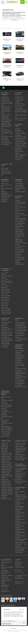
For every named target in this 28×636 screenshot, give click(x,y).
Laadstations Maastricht (7, 494)
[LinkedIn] (3, 87)
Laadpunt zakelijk (19, 446)
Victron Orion (4, 302)
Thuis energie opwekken (7, 340)
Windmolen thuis (19, 140)
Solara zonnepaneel (6, 426)
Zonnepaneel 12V (19, 332)
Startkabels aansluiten (6, 124)
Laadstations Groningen (7, 490)
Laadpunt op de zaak (20, 443)
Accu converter (18, 106)
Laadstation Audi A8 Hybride (7, 53)
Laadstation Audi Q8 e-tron (20, 79)
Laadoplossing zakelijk (20, 448)
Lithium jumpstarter (6, 121)
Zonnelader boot (5, 330)
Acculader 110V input (20, 105)
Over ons (3, 565)
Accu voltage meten (20, 120)
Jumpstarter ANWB (5, 313)
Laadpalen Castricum (6, 458)
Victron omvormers (5, 292)
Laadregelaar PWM (19, 357)
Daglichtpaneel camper (6, 332)
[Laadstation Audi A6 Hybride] (20, 34)
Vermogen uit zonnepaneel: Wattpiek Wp (6, 416)
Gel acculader (4, 170)
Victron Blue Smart (5, 295)
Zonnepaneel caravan (20, 325)
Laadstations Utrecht (6, 499)
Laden (5, 28)
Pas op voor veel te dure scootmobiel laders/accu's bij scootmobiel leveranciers (20, 253)
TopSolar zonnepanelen (7, 428)
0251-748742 (4, 589)
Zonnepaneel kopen (6, 322)
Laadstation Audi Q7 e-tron (20, 66)
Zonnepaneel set (5, 337)
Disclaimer (3, 568)
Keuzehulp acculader (6, 102)
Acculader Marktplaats (6, 120)
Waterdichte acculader (20, 133)
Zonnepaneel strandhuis (21, 330)
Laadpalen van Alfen (20, 449)
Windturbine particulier (20, 138)
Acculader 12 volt (19, 98)
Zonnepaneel (18, 135)
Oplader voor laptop (20, 141)
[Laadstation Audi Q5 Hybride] (7, 60)
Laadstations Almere (6, 484)
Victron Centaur (5, 297)
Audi (20, 28)
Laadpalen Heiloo (5, 472)
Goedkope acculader (20, 202)
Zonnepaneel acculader (6, 335)
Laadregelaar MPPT (20, 355)
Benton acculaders (5, 310)
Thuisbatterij (4, 198)
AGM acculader (4, 168)
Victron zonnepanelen (6, 429)
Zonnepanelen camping (21, 327)
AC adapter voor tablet (20, 146)
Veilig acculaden (19, 231)
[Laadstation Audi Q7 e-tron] (20, 60)
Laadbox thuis (4, 445)
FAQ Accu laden (5, 139)
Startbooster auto (19, 131)
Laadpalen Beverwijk (6, 453)
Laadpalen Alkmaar (5, 474)
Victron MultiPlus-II (5, 289)
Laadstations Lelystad (6, 492)
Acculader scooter (5, 100)
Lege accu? (18, 262)
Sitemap (3, 583)
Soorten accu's (4, 183)
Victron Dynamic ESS (6, 406)
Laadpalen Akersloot (6, 471)
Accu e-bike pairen (19, 213)
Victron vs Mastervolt (20, 220)
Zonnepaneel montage (20, 368)
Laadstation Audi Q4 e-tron (20, 53)
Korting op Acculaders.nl (21, 218)
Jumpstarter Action (5, 110)
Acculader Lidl (4, 116)
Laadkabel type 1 (19, 183)
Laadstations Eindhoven (7, 489)
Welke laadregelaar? (20, 383)
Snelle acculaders (19, 156)
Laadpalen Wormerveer (6, 467)
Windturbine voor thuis (20, 136)
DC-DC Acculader (19, 221)
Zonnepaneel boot (19, 324)
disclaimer (20, 583)
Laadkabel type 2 (19, 185)
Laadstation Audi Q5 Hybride (7, 66)
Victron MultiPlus (5, 300)
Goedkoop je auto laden (21, 539)
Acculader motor (5, 98)
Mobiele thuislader (19, 186)
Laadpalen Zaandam (6, 464)
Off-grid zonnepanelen (6, 333)
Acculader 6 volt (19, 97)
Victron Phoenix (5, 304)
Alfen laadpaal (4, 448)
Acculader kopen (5, 129)
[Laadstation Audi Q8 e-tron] (20, 73)
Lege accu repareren (20, 229)
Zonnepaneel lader (19, 350)
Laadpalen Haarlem (6, 482)
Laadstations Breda (6, 485)
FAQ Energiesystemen (6, 143)
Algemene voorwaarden (7, 567)
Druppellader (18, 130)
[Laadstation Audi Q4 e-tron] (20, 47)
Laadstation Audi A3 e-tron (7, 39)
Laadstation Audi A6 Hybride (20, 39)
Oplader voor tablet (20, 145)
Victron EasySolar (5, 299)
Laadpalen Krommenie (6, 466)
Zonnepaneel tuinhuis (20, 329)
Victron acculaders (5, 290)
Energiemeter (18, 471)
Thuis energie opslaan (6, 338)
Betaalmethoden (5, 572)
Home (2, 28)
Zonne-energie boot (20, 333)
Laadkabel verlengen (20, 191)
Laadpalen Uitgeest (5, 456)
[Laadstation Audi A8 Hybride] (7, 47)
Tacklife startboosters (6, 312)
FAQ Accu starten (5, 141)
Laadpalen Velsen (5, 461)
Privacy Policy (4, 570)
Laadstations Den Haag (7, 487)
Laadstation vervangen (20, 498)
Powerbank (18, 200)
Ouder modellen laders (20, 154)
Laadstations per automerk (13, 28)
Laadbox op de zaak (20, 445)
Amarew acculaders (6, 308)
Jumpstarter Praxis (5, 108)
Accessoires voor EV (20, 473)
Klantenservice (4, 577)
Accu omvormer (19, 108)
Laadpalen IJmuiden (6, 459)
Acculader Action (5, 118)
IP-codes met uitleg (20, 257)
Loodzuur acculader (6, 171)
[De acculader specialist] (12, 2)
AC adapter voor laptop (20, 143)
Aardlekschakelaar (19, 470)
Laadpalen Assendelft (6, 463)
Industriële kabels (19, 264)
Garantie (3, 582)
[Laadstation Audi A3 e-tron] (7, 34)
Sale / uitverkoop (5, 144)
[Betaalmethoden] (3, 598)
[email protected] (19, 572)
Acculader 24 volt (19, 103)
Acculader (17, 128)
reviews (17, 631)
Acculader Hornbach (6, 115)
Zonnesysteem (4, 327)
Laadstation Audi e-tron (7, 79)
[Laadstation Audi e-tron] (7, 73)
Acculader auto (4, 97)
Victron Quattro (5, 305)
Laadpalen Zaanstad (6, 469)
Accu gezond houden (6, 131)
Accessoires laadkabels (20, 468)
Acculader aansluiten (20, 234)
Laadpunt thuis (4, 443)
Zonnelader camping (6, 329)
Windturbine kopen (5, 123)
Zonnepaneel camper (20, 322)
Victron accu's (4, 294)
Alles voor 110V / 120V (20, 118)
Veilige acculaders (19, 233)
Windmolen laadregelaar (21, 110)
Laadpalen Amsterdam (6, 476)
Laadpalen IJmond (5, 481)
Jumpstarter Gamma (6, 106)
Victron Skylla (4, 307)
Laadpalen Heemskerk (6, 454)
